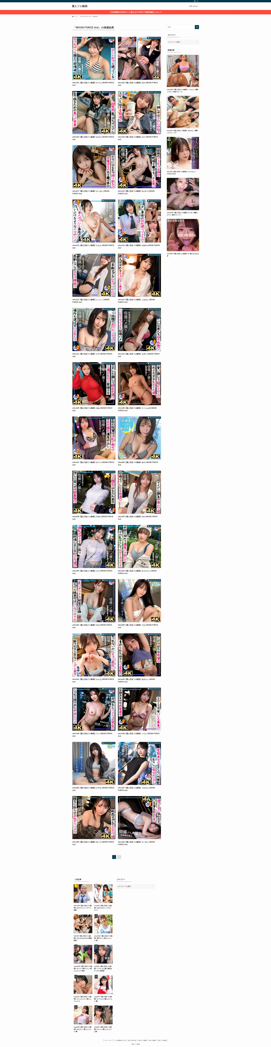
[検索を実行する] (197, 27)
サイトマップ (109, 1040)
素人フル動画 (79, 6)
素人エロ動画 (143, 1040)
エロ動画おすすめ (120, 1040)
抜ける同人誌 (132, 1040)
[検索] (197, 1)
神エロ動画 (152, 1040)
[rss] (195, 1)
